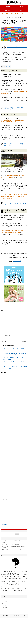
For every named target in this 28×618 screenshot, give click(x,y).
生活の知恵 (7, 10)
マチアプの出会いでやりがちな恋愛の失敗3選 (11, 544)
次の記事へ (23, 341)
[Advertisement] (14, 320)
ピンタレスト (4, 524)
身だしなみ (4, 610)
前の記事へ (4, 341)
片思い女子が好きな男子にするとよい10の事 (11, 549)
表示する (8, 66)
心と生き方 (20, 6)
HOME (2, 17)
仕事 (3, 603)
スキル (20, 10)
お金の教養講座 (17, 261)
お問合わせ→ (3, 586)
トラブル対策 (7, 6)
